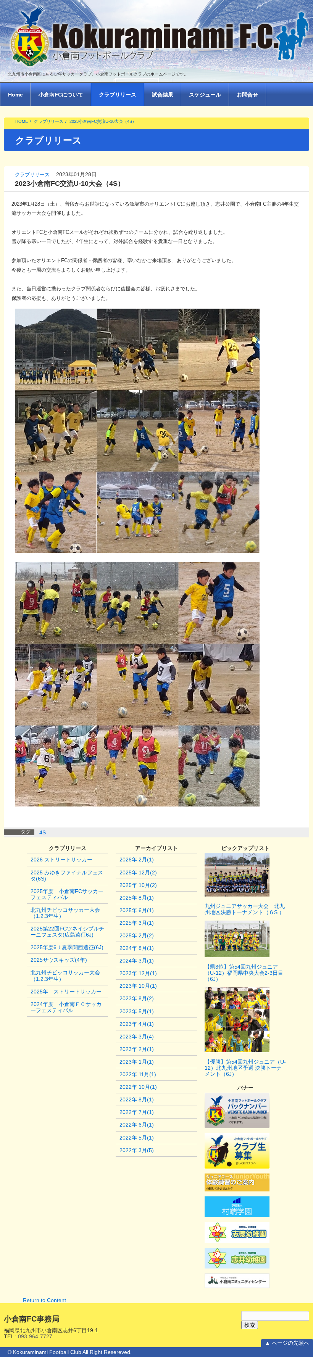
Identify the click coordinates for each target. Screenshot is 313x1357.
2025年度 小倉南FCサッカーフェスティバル (67, 894)
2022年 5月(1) (136, 1138)
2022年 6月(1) (136, 1125)
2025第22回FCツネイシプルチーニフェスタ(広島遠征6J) (67, 932)
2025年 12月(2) (138, 872)
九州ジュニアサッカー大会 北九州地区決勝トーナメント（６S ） (245, 909)
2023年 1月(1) (136, 1062)
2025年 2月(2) (136, 935)
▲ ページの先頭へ (287, 1343)
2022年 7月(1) (136, 1112)
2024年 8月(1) (136, 948)
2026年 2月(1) (136, 859)
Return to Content (44, 1300)
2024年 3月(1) (136, 961)
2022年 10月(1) (138, 1087)
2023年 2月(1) (136, 1049)
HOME (21, 121)
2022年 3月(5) (136, 1150)
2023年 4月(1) (136, 1024)
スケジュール (205, 95)
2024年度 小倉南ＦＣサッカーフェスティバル (66, 1007)
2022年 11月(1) (137, 1074)
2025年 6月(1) (136, 910)
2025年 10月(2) (138, 885)
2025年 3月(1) (136, 923)
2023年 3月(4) (136, 1036)
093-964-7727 (35, 1336)
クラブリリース (117, 95)
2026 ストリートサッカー (61, 859)
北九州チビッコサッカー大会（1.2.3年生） (65, 913)
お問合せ (247, 95)
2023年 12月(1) (138, 973)
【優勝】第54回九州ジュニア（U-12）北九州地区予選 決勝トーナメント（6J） (245, 1068)
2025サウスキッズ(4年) (59, 960)
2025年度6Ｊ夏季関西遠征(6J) (67, 947)
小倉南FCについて (61, 95)
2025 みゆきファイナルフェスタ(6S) (67, 875)
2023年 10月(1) (138, 986)
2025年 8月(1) (136, 898)
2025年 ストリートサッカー (66, 991)
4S (42, 832)
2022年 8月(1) (136, 1099)
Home (15, 95)
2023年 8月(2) (136, 998)
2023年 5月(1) (136, 1011)
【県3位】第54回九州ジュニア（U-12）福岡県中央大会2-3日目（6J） (244, 973)
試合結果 (162, 95)
